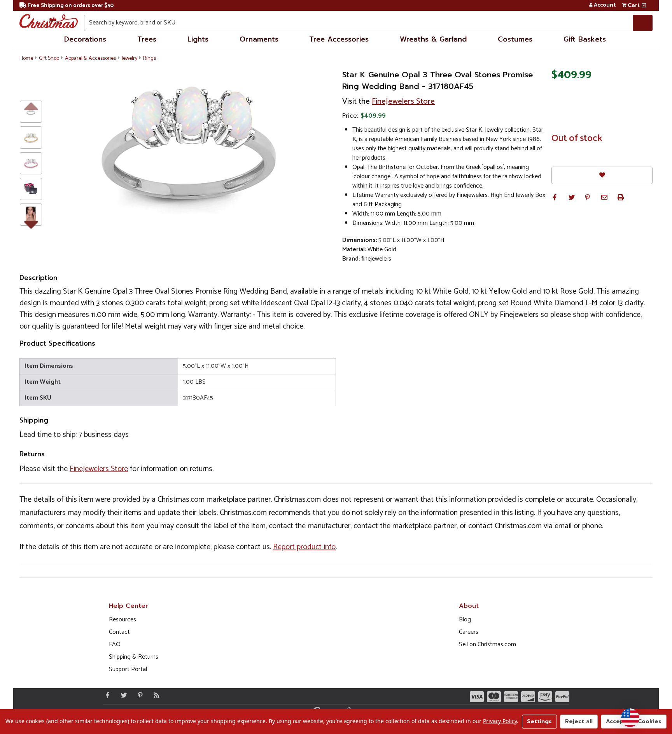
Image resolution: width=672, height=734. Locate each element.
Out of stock (576, 139)
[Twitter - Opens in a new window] (122, 695)
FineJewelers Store (403, 101)
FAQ (115, 644)
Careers (468, 632)
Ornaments (259, 39)
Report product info (304, 547)
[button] (554, 197)
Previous (31, 106)
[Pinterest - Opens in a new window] (138, 695)
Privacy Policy (500, 721)
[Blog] (155, 695)
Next (31, 223)
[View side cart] (643, 5)
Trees (146, 39)
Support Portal (128, 669)
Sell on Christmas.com (487, 644)
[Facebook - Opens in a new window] (106, 695)
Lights (197, 39)
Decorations (85, 39)
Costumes (515, 39)
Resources (122, 619)
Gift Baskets (585, 39)
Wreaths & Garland (433, 39)
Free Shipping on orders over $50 (71, 6)
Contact (119, 632)
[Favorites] (602, 175)
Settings (539, 721)
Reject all (579, 721)
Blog (465, 619)
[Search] (643, 23)
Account (605, 5)
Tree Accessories (339, 39)
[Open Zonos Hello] (630, 717)
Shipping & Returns (133, 657)
